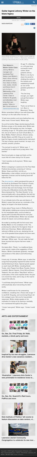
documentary (9, 181)
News (18, 18)
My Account (33, 5)
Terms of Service (18, 454)
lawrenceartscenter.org (11, 108)
